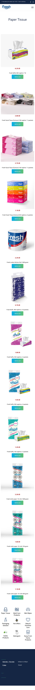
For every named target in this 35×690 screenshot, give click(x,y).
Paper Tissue (5, 613)
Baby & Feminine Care (28, 625)
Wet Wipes (28, 613)
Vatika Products (6, 636)
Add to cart (17, 77)
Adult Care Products (16, 614)
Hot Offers (16, 623)
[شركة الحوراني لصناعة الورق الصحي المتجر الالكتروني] (6, 7)
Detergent (16, 635)
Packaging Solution (5, 624)
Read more (17, 550)
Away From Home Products (28, 637)
